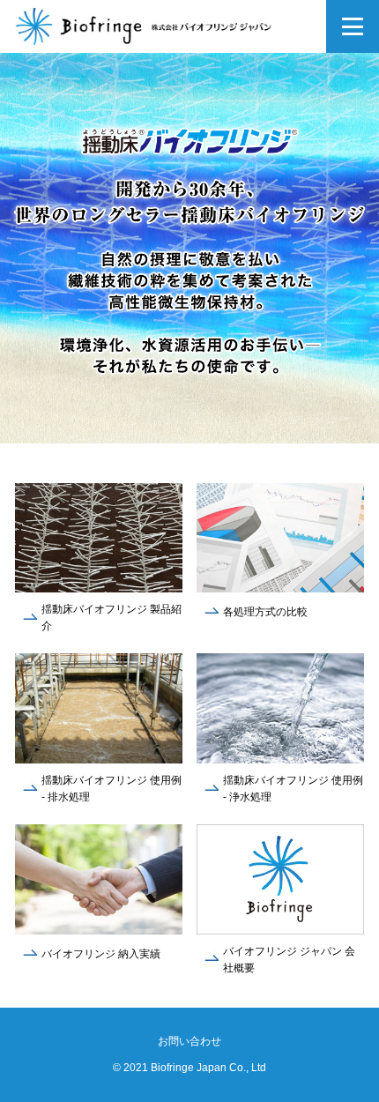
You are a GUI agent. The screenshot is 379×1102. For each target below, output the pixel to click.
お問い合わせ (189, 1041)
